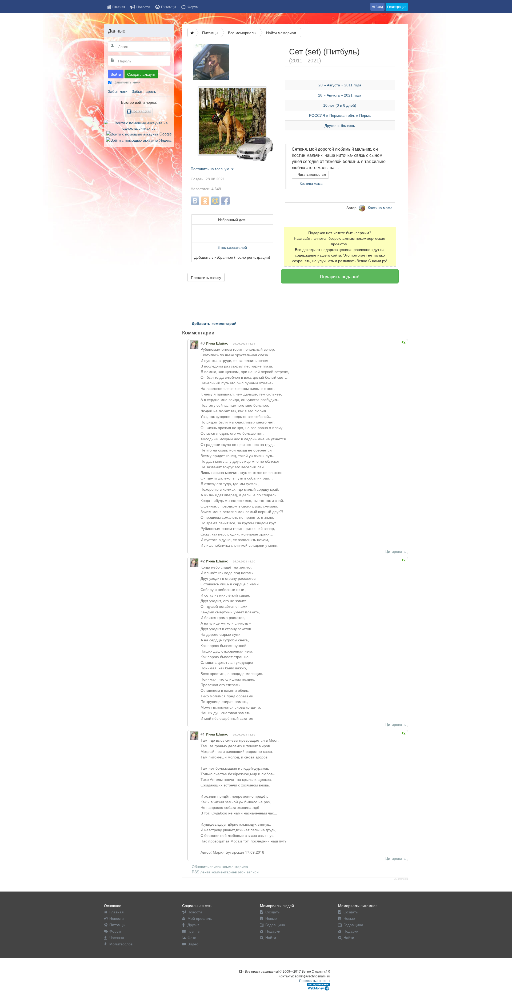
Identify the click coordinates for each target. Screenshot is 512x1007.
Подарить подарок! (340, 276)
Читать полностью (311, 175)
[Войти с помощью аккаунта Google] (139, 133)
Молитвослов (121, 943)
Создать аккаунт (141, 74)
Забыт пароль (144, 91)
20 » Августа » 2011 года (339, 85)
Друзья (193, 924)
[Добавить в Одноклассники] (205, 201)
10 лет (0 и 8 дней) (339, 105)
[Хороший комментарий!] (385, 342)
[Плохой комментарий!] (390, 342)
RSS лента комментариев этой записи (225, 871)
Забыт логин (119, 91)
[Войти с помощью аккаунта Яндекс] (139, 139)
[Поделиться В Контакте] (195, 201)
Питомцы (210, 32)
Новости (116, 918)
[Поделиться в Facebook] (225, 201)
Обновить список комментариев (220, 866)
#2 (203, 561)
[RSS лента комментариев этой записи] (219, 332)
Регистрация (396, 6)
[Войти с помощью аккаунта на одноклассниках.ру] (139, 124)
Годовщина (275, 924)
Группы (193, 931)
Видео (192, 943)
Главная (116, 911)
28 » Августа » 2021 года (339, 95)
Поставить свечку (206, 277)
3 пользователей (232, 247)
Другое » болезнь (340, 125)
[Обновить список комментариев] (224, 332)
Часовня (116, 937)
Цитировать (395, 551)
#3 (203, 343)
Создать (272, 911)
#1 (203, 734)
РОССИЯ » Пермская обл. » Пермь (340, 115)
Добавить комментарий (214, 323)
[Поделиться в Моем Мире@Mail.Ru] (215, 201)
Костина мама (310, 184)
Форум (115, 931)
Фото (191, 937)
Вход (379, 6)
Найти (270, 937)
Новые (271, 918)
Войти (116, 74)
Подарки (272, 931)
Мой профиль (199, 918)
